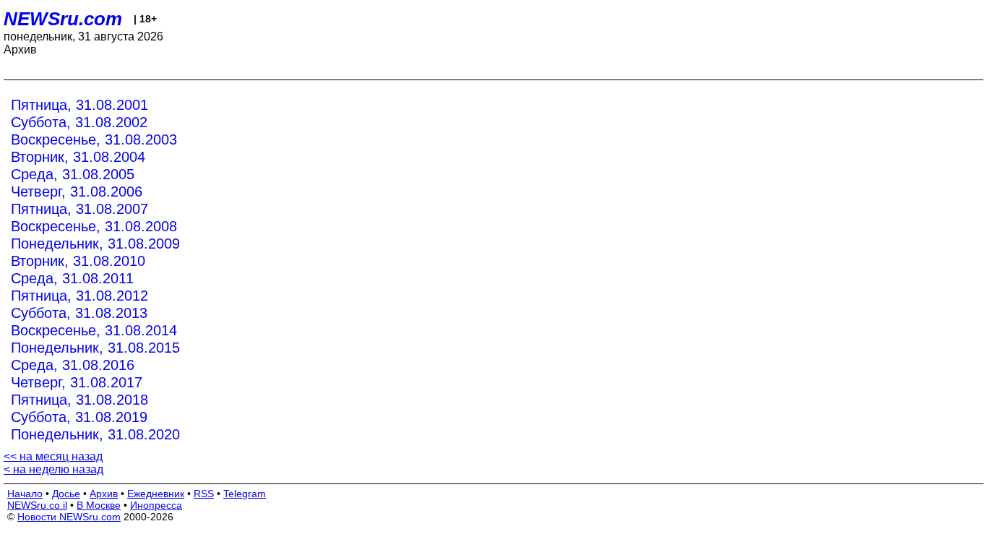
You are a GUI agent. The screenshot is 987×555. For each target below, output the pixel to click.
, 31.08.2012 (79, 296)
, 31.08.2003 (94, 139)
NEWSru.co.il (37, 505)
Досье (66, 493)
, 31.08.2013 (79, 313)
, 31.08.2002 (79, 122)
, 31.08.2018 (79, 400)
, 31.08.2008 (94, 226)
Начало (25, 493)
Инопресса (156, 505)
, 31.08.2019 (79, 417)
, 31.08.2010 (78, 261)
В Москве (99, 505)
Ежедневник (155, 493)
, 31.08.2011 (72, 278)
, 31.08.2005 (72, 174)
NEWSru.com (63, 19)
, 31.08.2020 (95, 434)
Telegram (244, 493)
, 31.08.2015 (95, 348)
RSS (204, 493)
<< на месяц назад (53, 456)
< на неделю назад (53, 469)
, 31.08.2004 (78, 157)
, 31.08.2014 (94, 330)
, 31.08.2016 (72, 365)
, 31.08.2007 (79, 209)
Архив (104, 493)
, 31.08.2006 (76, 191)
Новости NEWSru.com (69, 516)
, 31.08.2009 (95, 243)
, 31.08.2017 (76, 382)
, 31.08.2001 (79, 105)
